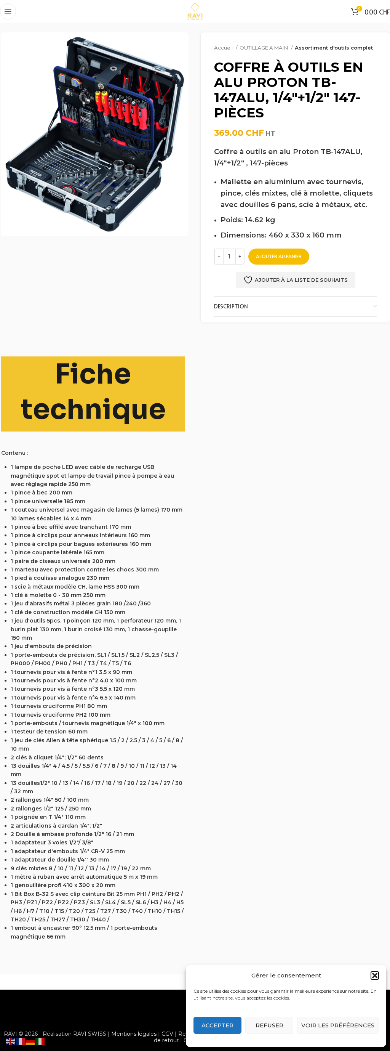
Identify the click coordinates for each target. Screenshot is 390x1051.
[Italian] (40, 1041)
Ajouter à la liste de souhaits (301, 280)
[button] (375, 975)
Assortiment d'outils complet (334, 48)
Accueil (224, 48)
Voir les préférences (337, 1025)
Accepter (217, 1025)
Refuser (269, 1025)
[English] (11, 1041)
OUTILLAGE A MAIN (264, 48)
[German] (30, 1041)
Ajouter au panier (279, 256)
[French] (21, 1041)
